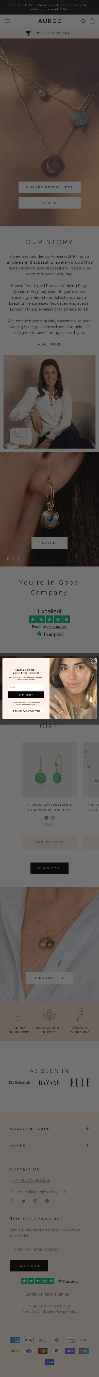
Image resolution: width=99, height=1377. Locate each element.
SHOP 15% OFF (26, 694)
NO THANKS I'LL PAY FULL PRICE (26, 710)
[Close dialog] (93, 661)
